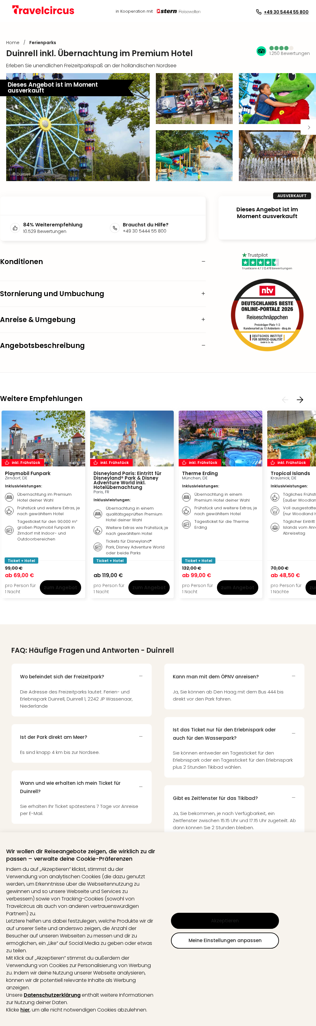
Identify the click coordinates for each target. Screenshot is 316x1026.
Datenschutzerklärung (52, 995)
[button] (281, 48)
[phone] (116, 228)
